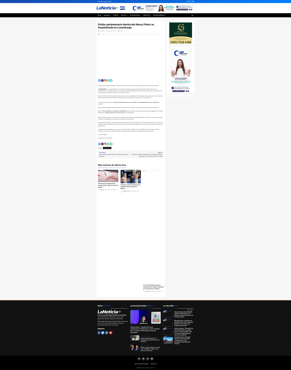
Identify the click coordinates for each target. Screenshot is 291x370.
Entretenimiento (159, 15)
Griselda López (126, 191)
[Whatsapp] (108, 80)
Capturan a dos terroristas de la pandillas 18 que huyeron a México (130, 186)
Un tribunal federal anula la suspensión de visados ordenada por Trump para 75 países (153, 286)
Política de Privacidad (141, 363)
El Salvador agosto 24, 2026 (104, 1)
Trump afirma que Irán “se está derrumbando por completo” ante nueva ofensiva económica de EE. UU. (182, 341)
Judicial (116, 15)
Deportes (146, 15)
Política (123, 15)
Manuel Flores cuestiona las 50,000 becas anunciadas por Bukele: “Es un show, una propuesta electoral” (183, 315)
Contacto (153, 363)
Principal (138, 324)
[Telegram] (111, 80)
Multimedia (133, 324)
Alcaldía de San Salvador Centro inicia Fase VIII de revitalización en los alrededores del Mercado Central (182, 332)
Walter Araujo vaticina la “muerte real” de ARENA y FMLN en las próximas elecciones (150, 349)
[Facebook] (99, 80)
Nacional (107, 15)
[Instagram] (105, 80)
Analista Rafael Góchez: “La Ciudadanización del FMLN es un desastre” (150, 339)
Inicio (99, 15)
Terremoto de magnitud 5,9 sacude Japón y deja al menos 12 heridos (108, 185)
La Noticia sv (103, 31)
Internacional (135, 15)
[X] (102, 80)
